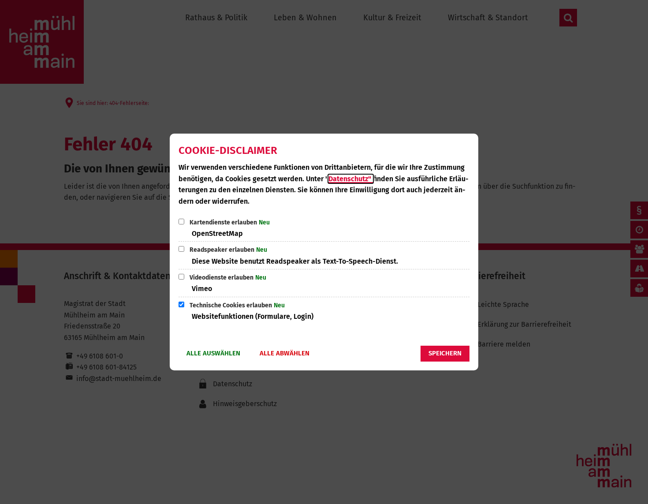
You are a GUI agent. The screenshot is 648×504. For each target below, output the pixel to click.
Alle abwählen (284, 353)
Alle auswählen (213, 353)
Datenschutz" (350, 179)
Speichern (445, 353)
